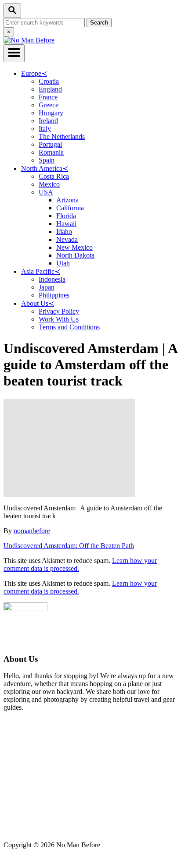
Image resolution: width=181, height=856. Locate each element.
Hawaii (66, 223)
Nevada (67, 239)
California (70, 208)
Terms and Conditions (69, 327)
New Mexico (74, 247)
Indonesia (52, 279)
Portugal (50, 144)
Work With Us (59, 319)
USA (46, 192)
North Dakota (75, 255)
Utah (63, 263)
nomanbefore (32, 530)
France (48, 97)
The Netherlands (62, 136)
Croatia (49, 81)
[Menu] (14, 53)
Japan (46, 287)
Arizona (67, 200)
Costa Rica (54, 176)
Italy (45, 128)
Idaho (64, 231)
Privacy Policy (59, 311)
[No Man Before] (29, 40)
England (50, 89)
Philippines (54, 295)
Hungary (51, 113)
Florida (66, 215)
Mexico (49, 184)
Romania (51, 152)
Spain (46, 160)
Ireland (48, 120)
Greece (48, 105)
